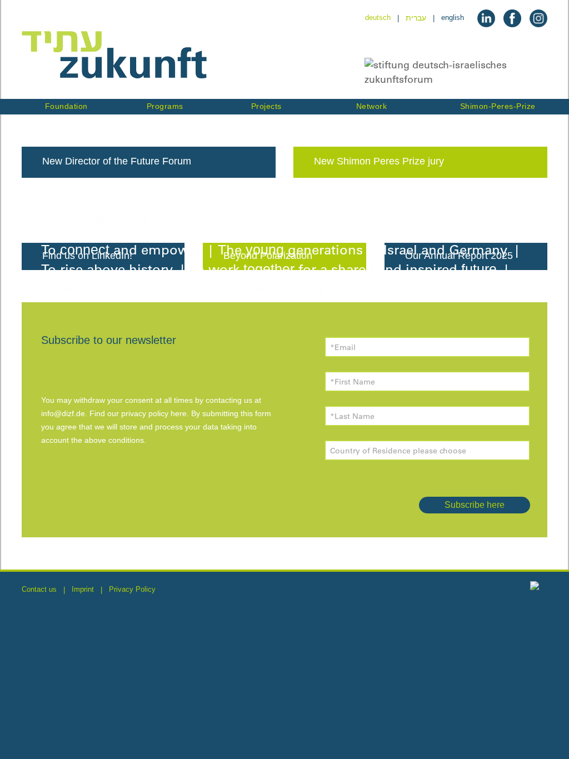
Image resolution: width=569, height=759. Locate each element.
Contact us (39, 589)
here (179, 413)
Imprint (83, 589)
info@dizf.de (63, 413)
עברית (416, 17)
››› (408, 288)
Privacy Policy (132, 589)
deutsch (378, 17)
